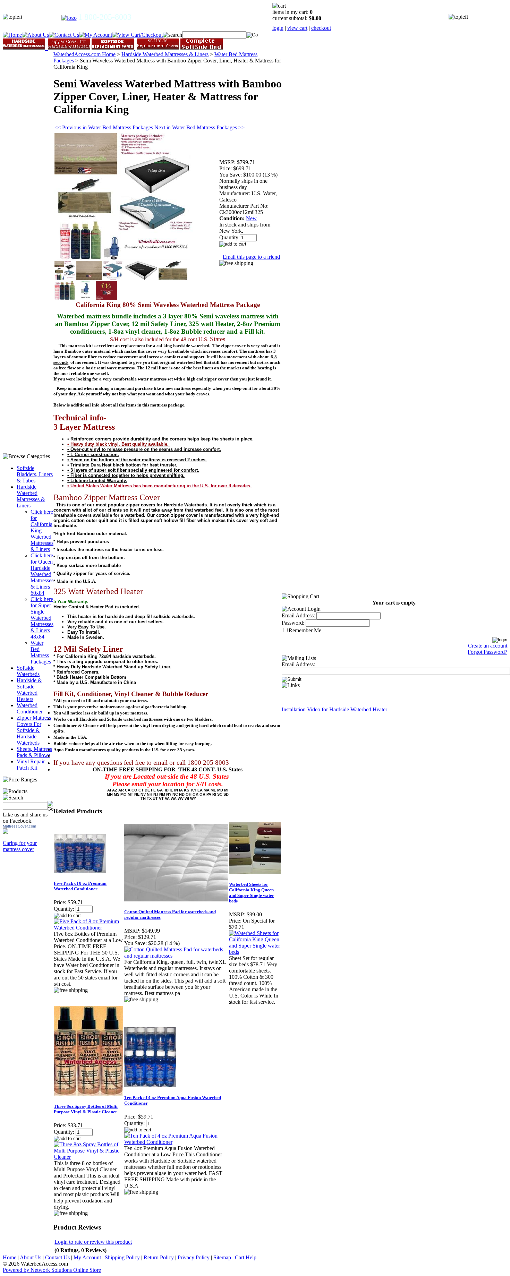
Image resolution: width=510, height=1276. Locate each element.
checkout (321, 28)
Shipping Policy (122, 1257)
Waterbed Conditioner (30, 708)
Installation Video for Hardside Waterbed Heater (334, 709)
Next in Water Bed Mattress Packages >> (199, 127)
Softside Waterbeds (28, 671)
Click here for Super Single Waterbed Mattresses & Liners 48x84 (42, 618)
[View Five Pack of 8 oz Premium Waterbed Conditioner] (88, 928)
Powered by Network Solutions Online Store (52, 1270)
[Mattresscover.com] (5, 832)
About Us (30, 1257)
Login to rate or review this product (93, 1242)
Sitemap (222, 1257)
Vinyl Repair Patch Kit (31, 765)
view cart (297, 28)
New (251, 218)
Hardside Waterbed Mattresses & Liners (31, 496)
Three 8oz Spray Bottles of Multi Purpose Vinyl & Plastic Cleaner (86, 1109)
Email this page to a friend (251, 257)
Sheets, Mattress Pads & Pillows (34, 752)
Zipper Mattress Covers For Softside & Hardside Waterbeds (34, 730)
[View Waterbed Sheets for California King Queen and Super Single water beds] (255, 952)
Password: (293, 623)
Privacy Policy (194, 1257)
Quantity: (229, 237)
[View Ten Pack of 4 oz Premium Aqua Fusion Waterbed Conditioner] (176, 1142)
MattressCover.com (19, 826)
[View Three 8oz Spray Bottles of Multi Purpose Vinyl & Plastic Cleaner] (88, 1157)
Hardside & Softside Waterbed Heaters (29, 689)
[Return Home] (69, 18)
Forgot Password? (487, 652)
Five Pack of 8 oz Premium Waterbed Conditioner (80, 886)
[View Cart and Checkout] (137, 35)
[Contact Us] (64, 35)
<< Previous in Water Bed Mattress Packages (103, 127)
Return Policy (159, 1257)
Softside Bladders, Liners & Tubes (35, 474)
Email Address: (298, 615)
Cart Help (245, 1257)
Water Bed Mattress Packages (41, 652)
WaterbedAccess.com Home (84, 54)
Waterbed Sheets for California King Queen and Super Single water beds (251, 893)
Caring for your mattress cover (20, 846)
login (277, 28)
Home (9, 1257)
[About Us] (35, 35)
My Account (87, 1257)
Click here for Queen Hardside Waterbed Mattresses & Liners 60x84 (42, 574)
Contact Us (57, 1257)
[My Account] (95, 35)
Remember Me (305, 630)
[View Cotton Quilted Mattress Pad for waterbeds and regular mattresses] (176, 956)
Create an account (487, 646)
